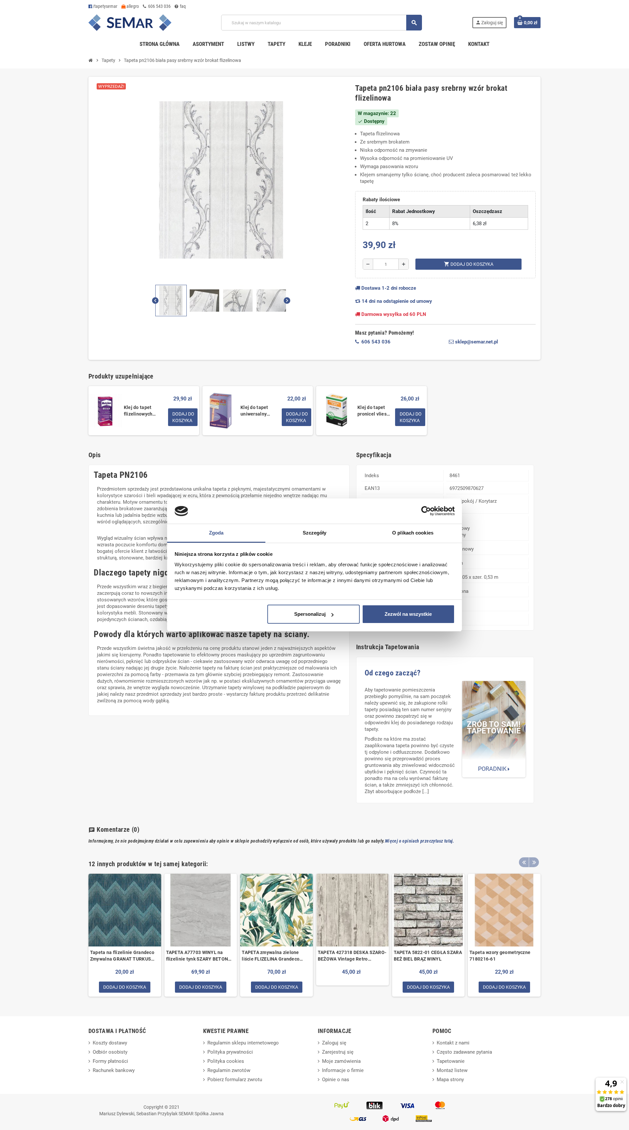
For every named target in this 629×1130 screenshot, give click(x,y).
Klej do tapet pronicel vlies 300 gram (372, 411)
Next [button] (534, 862)
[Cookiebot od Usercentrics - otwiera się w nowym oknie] (426, 511)
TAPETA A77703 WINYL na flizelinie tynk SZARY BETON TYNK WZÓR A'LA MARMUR (197, 956)
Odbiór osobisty (110, 1052)
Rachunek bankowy (114, 1070)
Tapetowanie (451, 1061)
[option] (125, 935)
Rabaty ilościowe (381, 200)
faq (182, 6)
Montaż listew (452, 1070)
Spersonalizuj (310, 614)
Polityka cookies (225, 1061)
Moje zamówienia (341, 1061)
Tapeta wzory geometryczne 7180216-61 (499, 956)
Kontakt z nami (453, 1043)
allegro (132, 6)
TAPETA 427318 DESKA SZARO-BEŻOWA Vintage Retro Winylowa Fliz (352, 956)
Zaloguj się (334, 1043)
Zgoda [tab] (216, 533)
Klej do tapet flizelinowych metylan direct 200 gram (144, 411)
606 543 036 (159, 6)
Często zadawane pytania (464, 1052)
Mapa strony (450, 1079)
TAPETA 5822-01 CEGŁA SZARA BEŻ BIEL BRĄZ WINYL (428, 956)
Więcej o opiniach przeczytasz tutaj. (419, 841)
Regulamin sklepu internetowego (243, 1043)
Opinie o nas (335, 1079)
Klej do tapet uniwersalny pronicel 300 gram (254, 411)
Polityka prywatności (230, 1052)
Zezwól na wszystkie (408, 614)
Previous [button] (524, 862)
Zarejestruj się (337, 1052)
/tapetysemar (105, 6)
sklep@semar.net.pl (476, 342)
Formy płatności (110, 1061)
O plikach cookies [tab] (412, 533)
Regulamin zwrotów (228, 1070)
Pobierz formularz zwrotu (234, 1079)
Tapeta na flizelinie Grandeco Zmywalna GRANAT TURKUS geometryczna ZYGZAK (122, 956)
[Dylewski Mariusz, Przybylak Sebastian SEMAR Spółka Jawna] (129, 22)
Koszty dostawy (110, 1043)
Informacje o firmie (343, 1070)
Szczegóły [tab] (315, 533)
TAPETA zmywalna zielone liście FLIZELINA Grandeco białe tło (270, 956)
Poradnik (493, 768)
